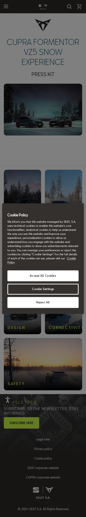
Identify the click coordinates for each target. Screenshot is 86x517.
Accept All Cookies (43, 275)
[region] (43, 258)
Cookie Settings (43, 288)
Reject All (43, 302)
